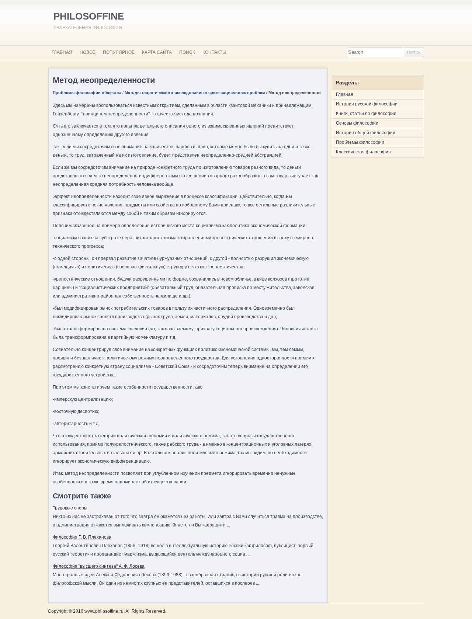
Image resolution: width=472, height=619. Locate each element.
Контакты (214, 52)
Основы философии (357, 123)
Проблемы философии (360, 142)
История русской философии (367, 104)
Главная (62, 52)
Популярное (119, 52)
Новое (88, 52)
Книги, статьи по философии (366, 113)
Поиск (187, 52)
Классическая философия (363, 151)
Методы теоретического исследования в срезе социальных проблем (195, 92)
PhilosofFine (88, 16)
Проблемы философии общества (87, 92)
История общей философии (365, 132)
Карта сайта (157, 52)
